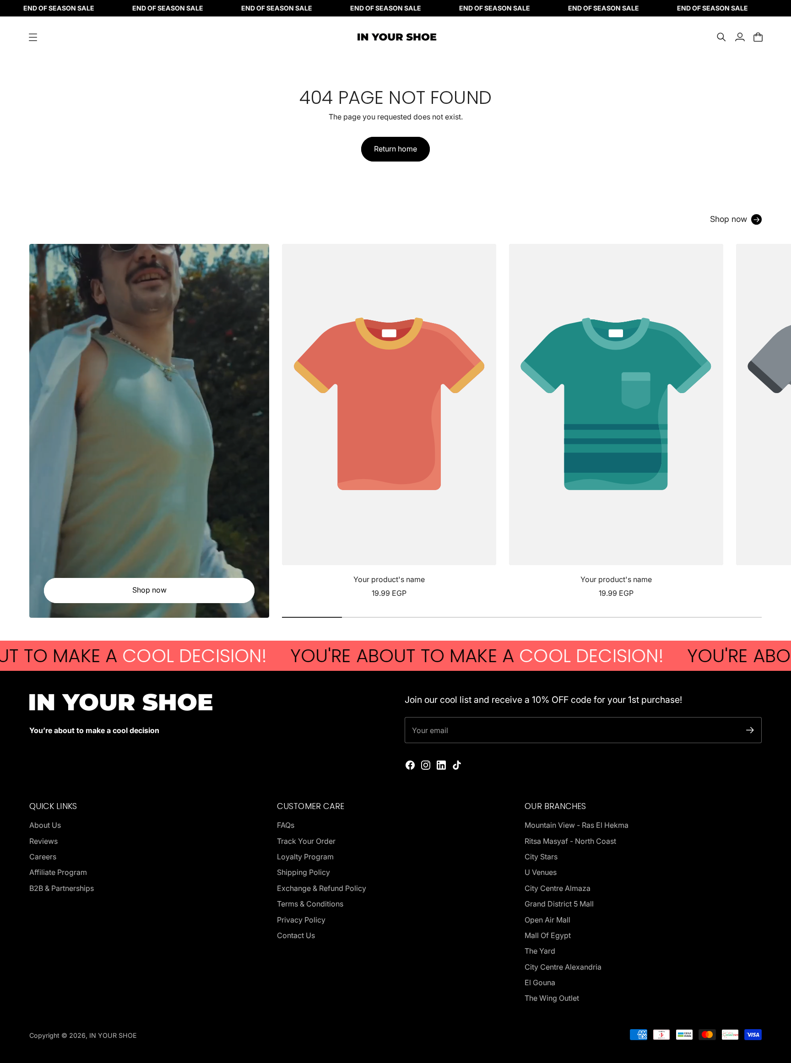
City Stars (541, 856)
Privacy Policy (301, 919)
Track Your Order (306, 841)
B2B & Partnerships (61, 888)
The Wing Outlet (552, 998)
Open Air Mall (547, 919)
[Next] (751, 421)
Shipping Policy (303, 872)
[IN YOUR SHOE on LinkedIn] (441, 765)
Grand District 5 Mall (559, 903)
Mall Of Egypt (548, 935)
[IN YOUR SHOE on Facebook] (410, 765)
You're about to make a (428, 655)
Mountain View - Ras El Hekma (576, 825)
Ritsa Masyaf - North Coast (570, 841)
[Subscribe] (750, 730)
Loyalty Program (305, 856)
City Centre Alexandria (563, 966)
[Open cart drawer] (758, 37)
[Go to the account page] (740, 37)
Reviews (43, 841)
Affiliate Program (58, 872)
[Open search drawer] (721, 37)
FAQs (285, 825)
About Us (45, 825)
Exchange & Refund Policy (321, 888)
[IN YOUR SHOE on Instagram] (425, 765)
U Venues (541, 872)
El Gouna (540, 982)
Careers (42, 856)
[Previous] (293, 421)
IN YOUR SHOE (113, 1035)
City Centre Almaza (558, 888)
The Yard (540, 950)
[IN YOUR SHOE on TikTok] (456, 765)
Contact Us (296, 935)
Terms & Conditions (310, 903)
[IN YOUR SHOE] (395, 37)
